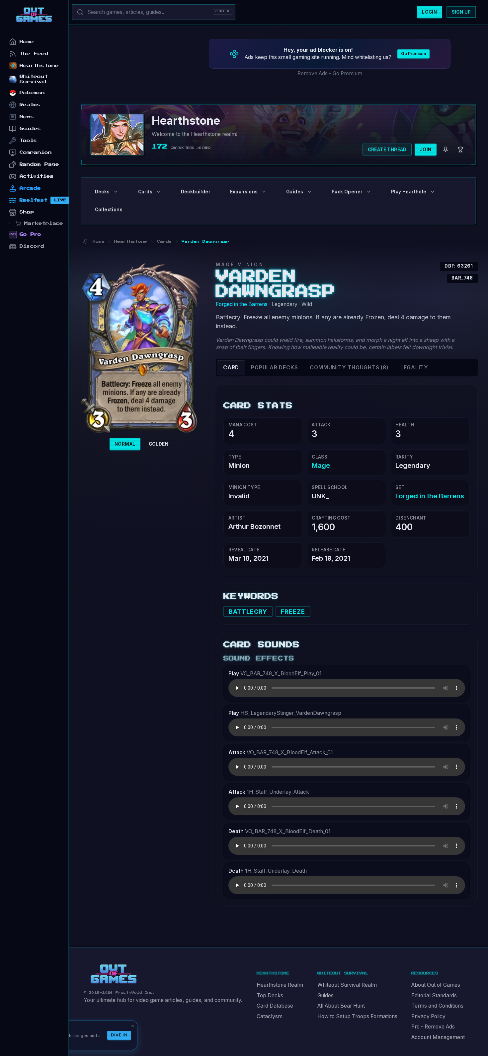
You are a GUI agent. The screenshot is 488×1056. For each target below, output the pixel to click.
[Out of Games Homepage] (113, 974)
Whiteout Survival (34, 79)
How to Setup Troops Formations (357, 1016)
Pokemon (32, 92)
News (27, 116)
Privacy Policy (428, 1016)
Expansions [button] (244, 191)
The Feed (34, 53)
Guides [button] (294, 191)
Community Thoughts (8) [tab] (349, 367)
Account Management (438, 1037)
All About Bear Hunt (341, 1006)
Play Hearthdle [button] (409, 191)
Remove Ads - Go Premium (329, 73)
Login (429, 12)
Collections (108, 209)
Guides (325, 995)
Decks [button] (102, 191)
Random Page (39, 164)
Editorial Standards (434, 995)
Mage (321, 465)
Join (426, 149)
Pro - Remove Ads (433, 1027)
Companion (36, 152)
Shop (27, 212)
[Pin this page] (85, 241)
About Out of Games (435, 985)
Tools (28, 140)
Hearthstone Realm (280, 985)
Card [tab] (231, 367)
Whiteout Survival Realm (347, 985)
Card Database (275, 1006)
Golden (158, 444)
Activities (37, 176)
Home (27, 41)
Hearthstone (39, 65)
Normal (125, 444)
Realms (30, 104)
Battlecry (248, 611)
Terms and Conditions (437, 1006)
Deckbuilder (195, 191)
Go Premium (413, 53)
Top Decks (270, 995)
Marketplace (43, 223)
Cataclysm (270, 1016)
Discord (32, 246)
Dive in (119, 1034)
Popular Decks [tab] (274, 367)
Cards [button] (145, 191)
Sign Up (461, 12)
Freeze (293, 611)
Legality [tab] (414, 367)
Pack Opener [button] (347, 191)
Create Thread (387, 149)
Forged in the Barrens (242, 304)
